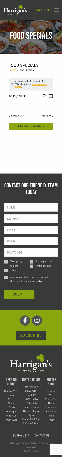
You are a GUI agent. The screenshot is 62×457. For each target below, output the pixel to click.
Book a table (42, 10)
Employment (21, 435)
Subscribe (31, 335)
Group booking (43, 266)
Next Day (46, 116)
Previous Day (17, 116)
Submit (19, 294)
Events (12, 70)
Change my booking (16, 263)
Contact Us (42, 435)
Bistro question (43, 261)
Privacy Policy (31, 451)
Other (13, 270)
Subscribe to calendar (29, 126)
